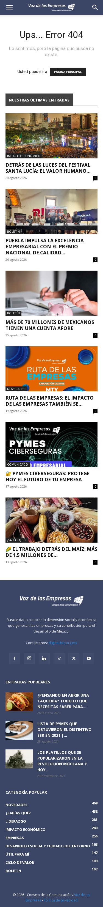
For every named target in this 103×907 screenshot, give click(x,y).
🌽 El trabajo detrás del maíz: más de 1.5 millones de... (51, 552)
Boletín (13, 231)
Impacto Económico (23, 156)
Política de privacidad (60, 900)
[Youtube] (88, 658)
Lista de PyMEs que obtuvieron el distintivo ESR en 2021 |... (64, 729)
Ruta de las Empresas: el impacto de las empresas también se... (49, 401)
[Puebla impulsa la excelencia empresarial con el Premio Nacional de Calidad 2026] (51, 211)
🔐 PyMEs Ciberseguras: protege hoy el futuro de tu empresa (47, 476)
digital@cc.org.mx (63, 642)
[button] (95, 7)
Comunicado (17, 464)
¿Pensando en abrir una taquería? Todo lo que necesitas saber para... (63, 700)
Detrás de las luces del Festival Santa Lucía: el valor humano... (48, 168)
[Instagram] (29, 658)
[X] (73, 658)
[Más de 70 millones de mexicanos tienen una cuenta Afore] (51, 293)
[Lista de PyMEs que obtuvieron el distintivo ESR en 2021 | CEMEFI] (19, 730)
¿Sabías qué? (16, 540)
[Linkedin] (44, 658)
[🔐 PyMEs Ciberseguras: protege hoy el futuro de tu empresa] (51, 444)
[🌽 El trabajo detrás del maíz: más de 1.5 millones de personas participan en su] (51, 520)
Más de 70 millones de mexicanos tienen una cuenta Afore (49, 325)
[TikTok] (59, 658)
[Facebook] (14, 658)
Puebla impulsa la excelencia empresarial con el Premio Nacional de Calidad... (44, 246)
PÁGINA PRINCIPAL (68, 72)
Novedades (16, 389)
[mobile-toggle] (9, 7)
